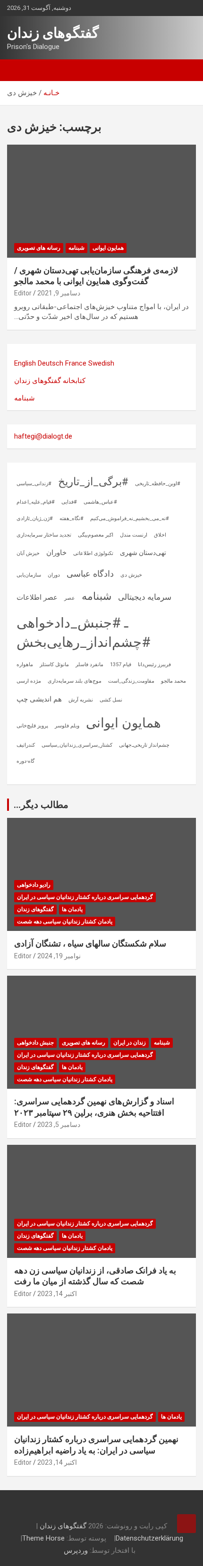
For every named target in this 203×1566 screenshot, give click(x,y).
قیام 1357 (120, 664)
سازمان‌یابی (29, 575)
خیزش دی (131, 575)
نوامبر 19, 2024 (59, 956)
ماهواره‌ (25, 664)
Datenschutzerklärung (149, 1538)
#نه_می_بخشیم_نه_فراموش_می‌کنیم (129, 518)
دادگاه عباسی (90, 574)
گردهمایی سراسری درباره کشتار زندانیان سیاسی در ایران (85, 897)
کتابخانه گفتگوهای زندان (49, 380)
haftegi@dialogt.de (43, 436)
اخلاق (160, 535)
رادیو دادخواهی (34, 884)
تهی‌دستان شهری (143, 552)
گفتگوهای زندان (53, 32)
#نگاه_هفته (71, 518)
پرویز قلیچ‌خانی (32, 726)
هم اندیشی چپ (39, 699)
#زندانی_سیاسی (34, 484)
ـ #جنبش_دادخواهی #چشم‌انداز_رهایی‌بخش (84, 632)
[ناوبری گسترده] (19, 70)
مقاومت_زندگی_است (131, 681)
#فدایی (69, 502)
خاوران (56, 552)
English (25, 363)
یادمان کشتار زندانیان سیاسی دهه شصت (64, 921)
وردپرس (76, 1550)
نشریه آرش (80, 700)
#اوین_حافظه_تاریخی (157, 484)
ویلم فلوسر (67, 726)
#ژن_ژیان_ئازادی (35, 518)
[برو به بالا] (186, 1523)
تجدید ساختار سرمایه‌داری (44, 535)
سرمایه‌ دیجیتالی (144, 597)
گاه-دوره (25, 761)
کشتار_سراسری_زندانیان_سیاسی (77, 745)
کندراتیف (26, 745)
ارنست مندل (133, 535)
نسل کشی (111, 700)
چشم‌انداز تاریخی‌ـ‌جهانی (144, 745)
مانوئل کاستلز (54, 664)
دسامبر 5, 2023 (58, 1124)
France (75, 363)
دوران (54, 575)
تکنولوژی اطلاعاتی (93, 553)
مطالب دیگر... (41, 804)
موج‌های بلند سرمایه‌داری (75, 681)
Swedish (101, 363)
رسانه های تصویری (38, 248)
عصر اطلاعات (37, 597)
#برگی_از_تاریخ (93, 481)
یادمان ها (72, 909)
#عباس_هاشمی (100, 502)
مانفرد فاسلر (89, 664)
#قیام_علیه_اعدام (36, 502)
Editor (23, 293)
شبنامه (76, 248)
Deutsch (50, 363)
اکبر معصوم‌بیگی (95, 535)
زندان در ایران (129, 1042)
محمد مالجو (173, 681)
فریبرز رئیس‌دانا (154, 664)
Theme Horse (43, 1538)
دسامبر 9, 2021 (58, 293)
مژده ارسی (29, 681)
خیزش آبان (28, 553)
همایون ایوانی (108, 248)
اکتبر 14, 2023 (57, 1293)
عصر (69, 598)
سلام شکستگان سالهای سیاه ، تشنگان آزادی (90, 943)
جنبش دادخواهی (35, 1042)
